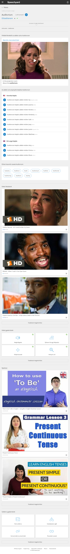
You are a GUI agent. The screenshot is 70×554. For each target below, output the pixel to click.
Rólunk (45, 548)
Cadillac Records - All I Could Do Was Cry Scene (16, 227)
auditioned (56, 171)
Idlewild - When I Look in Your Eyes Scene (14, 271)
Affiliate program (18, 548)
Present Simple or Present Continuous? (14, 497)
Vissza (6, 7)
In (3, 81)
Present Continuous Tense (10, 453)
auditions (18, 175)
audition (45, 171)
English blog (26, 548)
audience (17, 171)
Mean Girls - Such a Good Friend (11, 40)
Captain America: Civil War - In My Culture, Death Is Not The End (21, 315)
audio (25, 171)
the (5, 81)
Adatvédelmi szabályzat (36, 548)
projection (10, 81)
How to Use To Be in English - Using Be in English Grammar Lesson (22, 409)
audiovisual (35, 171)
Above (5, 83)
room (15, 81)
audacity (7, 171)
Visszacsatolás (52, 548)
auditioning (8, 175)
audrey (28, 175)
